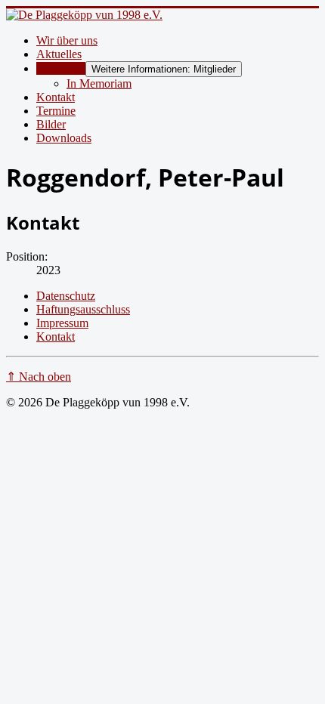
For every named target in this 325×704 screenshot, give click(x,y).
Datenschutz (65, 295)
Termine (56, 110)
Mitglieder (60, 68)
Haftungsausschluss (83, 309)
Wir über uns (67, 40)
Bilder (51, 124)
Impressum (62, 322)
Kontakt (55, 97)
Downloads (63, 137)
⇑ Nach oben (38, 376)
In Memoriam (99, 83)
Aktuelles (59, 54)
